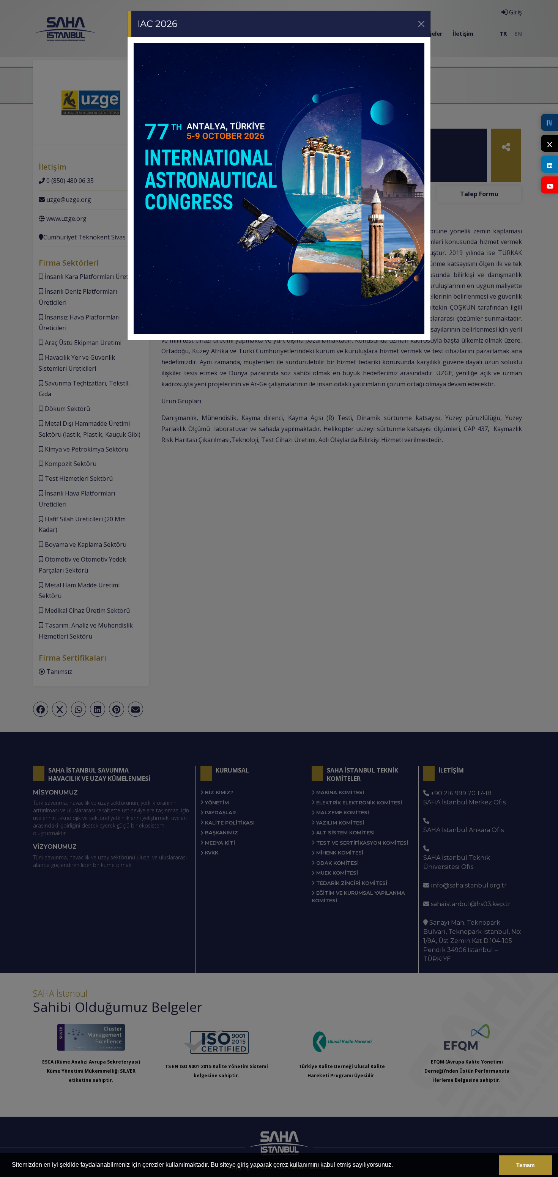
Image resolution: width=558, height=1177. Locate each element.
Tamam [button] (525, 1165)
